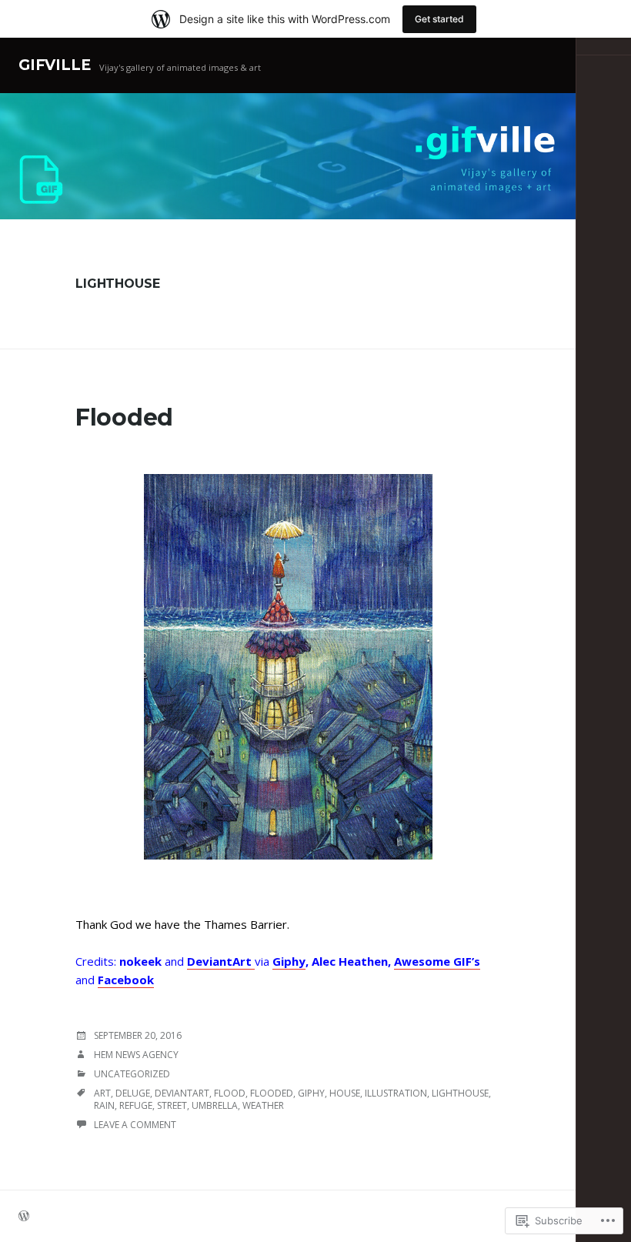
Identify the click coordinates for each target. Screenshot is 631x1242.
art (102, 1093)
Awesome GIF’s (437, 961)
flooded (271, 1093)
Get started (439, 19)
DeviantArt (221, 961)
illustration (396, 1093)
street (172, 1105)
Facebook (126, 979)
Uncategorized (132, 1073)
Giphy (288, 961)
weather (263, 1105)
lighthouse (460, 1093)
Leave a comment (135, 1124)
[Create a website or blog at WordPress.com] (23, 1217)
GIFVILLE (54, 65)
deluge (132, 1093)
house (344, 1093)
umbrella (215, 1105)
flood (229, 1093)
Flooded (124, 417)
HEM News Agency (136, 1054)
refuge (135, 1105)
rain (104, 1105)
